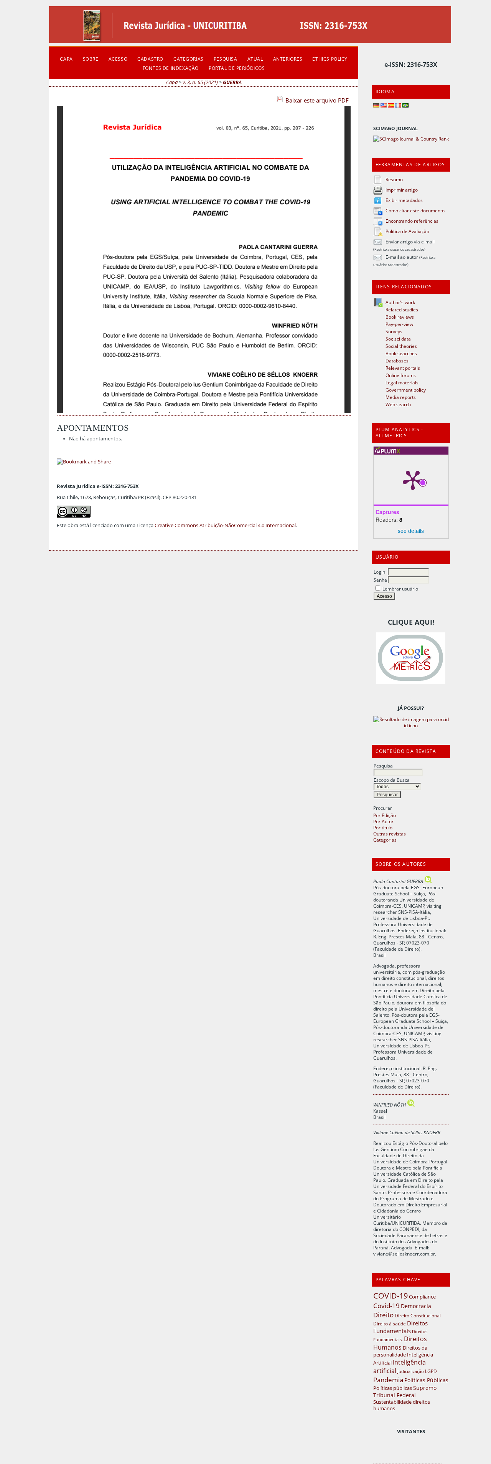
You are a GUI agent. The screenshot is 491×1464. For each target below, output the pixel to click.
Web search (398, 404)
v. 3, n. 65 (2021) (200, 82)
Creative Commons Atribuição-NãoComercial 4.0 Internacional (225, 525)
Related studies (402, 309)
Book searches (401, 353)
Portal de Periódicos (237, 68)
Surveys (394, 331)
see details (411, 530)
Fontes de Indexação (171, 68)
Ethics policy (330, 59)
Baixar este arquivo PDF (317, 100)
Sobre (91, 59)
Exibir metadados (404, 200)
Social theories (401, 346)
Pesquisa (383, 766)
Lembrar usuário (400, 589)
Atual (255, 59)
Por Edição (384, 815)
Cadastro (150, 59)
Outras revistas (389, 833)
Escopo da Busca (392, 780)
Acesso (118, 59)
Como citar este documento (415, 210)
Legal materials (402, 382)
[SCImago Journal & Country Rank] (411, 139)
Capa (66, 59)
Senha (380, 580)
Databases (397, 360)
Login (379, 572)
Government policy (406, 390)
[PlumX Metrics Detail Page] (413, 480)
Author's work (400, 302)
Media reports (401, 397)
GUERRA (232, 82)
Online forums (401, 375)
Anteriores (288, 59)
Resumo (394, 179)
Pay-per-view (399, 324)
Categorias (385, 840)
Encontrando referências (412, 221)
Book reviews (400, 317)
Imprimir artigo (402, 190)
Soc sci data (398, 339)
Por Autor (383, 821)
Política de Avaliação (407, 231)
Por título (382, 827)
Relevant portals (403, 368)
